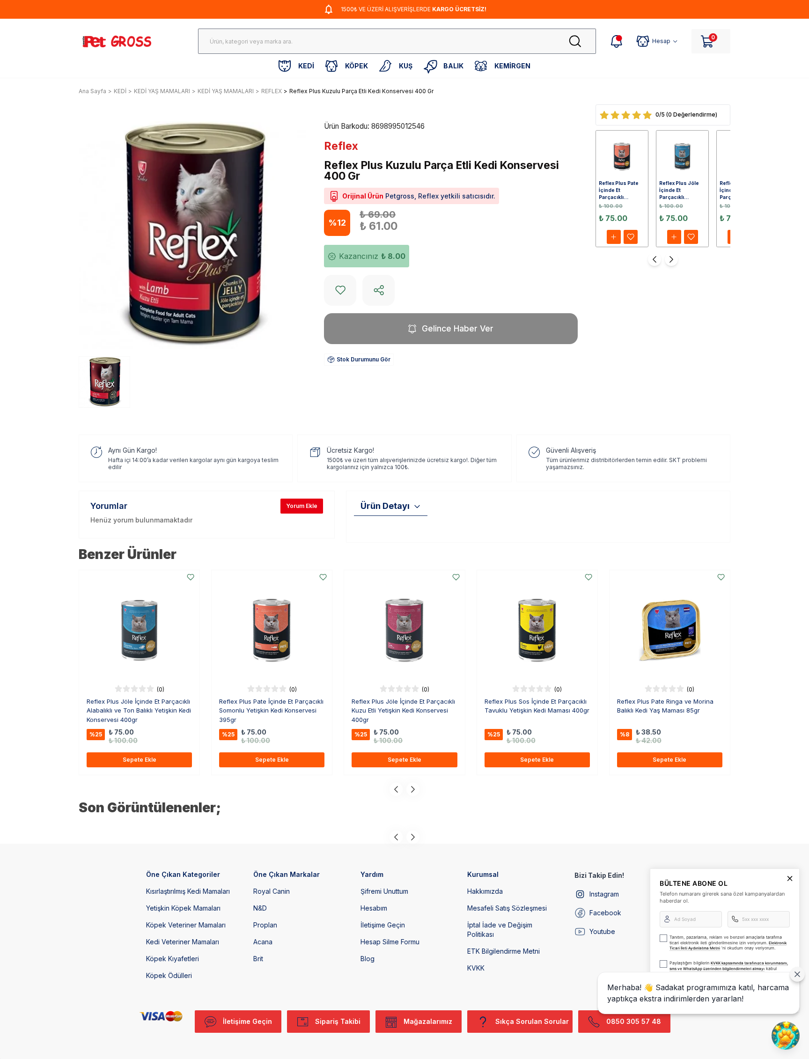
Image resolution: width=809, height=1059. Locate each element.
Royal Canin (271, 891)
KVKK (476, 968)
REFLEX (271, 91)
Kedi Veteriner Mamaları (182, 942)
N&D (260, 908)
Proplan (265, 925)
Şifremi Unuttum (384, 891)
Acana (262, 942)
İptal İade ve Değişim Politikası (499, 929)
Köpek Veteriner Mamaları (186, 925)
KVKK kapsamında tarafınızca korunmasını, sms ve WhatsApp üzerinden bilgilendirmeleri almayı (728, 966)
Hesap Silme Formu (389, 942)
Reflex (341, 146)
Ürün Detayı (385, 506)
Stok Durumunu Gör (363, 359)
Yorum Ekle (301, 505)
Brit (258, 959)
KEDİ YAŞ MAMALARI (162, 91)
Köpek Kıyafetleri (172, 959)
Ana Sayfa (92, 91)
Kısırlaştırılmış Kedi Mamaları (188, 891)
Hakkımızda (485, 891)
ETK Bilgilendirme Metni (503, 951)
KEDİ (120, 91)
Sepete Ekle (139, 759)
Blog (367, 959)
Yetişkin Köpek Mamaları (183, 908)
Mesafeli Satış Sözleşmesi (507, 908)
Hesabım (373, 908)
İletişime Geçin (382, 925)
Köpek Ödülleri (169, 975)
